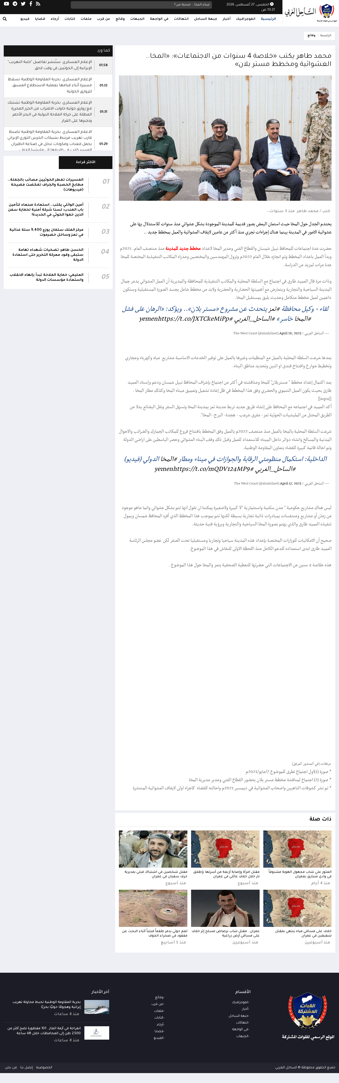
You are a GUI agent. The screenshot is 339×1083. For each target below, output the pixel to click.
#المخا (302, 319)
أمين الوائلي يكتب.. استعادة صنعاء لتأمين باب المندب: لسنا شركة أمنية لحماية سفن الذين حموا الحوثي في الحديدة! (45, 210)
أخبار (227, 19)
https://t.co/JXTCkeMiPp (193, 319)
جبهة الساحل (205, 19)
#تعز (274, 309)
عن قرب (103, 19)
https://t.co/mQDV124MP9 (211, 469)
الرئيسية (268, 19)
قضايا (40, 19)
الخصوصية (44, 1068)
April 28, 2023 (290, 333)
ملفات (86, 19)
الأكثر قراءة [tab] (86, 162)
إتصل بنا (26, 1068)
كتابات (70, 19)
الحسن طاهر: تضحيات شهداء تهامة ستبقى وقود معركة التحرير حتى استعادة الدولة (47, 255)
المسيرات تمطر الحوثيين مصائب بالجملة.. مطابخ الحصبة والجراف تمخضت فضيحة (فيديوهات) (45, 185)
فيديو (25, 19)
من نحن (11, 1068)
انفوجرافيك (245, 19)
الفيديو (158, 1038)
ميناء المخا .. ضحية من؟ (192, 5)
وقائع (120, 19)
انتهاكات (181, 19)
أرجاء (55, 19)
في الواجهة (159, 19)
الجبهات (137, 19)
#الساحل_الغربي (254, 319)
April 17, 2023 (290, 484)
